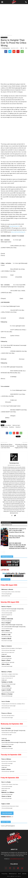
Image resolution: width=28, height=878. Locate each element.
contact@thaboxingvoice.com (17, 858)
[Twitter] (15, 516)
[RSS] (14, 868)
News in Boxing (4, 427)
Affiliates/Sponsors (13, 873)
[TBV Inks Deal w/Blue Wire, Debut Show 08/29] (4, 539)
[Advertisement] (14, 20)
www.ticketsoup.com (14, 226)
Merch (19, 873)
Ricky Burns (18, 427)
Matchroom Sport (16, 425)
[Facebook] (12, 516)
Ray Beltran (11, 427)
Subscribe (24, 873)
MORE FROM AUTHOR (7, 524)
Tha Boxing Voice (6, 48)
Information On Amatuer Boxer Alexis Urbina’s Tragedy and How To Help (21, 446)
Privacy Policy (4, 873)
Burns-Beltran (8, 425)
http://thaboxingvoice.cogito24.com (14, 465)
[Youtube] (22, 868)
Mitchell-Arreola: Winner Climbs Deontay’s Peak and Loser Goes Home (7, 446)
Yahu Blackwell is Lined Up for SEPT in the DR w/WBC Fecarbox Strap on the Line (17, 530)
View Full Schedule (7, 813)
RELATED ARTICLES (6, 522)
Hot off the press (4, 37)
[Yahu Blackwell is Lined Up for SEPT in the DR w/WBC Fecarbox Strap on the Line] (4, 531)
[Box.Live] (7, 817)
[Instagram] (10, 868)
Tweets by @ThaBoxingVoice (8, 826)
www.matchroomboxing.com (18, 232)
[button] (26, 2)
